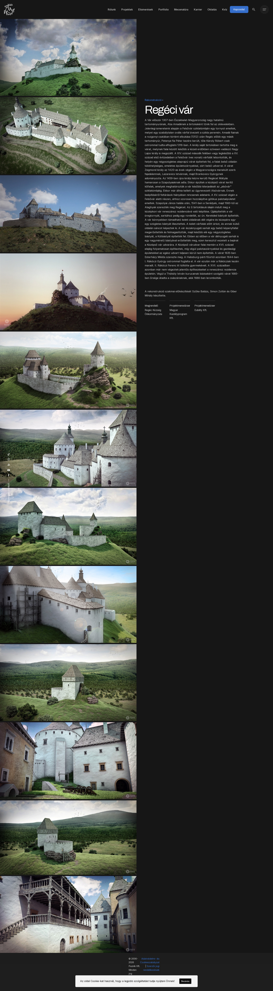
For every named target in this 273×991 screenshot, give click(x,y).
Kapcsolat (239, 9)
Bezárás (185, 981)
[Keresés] (254, 9)
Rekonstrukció (153, 100)
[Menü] (264, 9)
